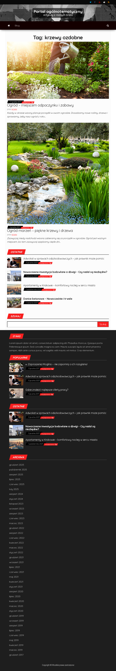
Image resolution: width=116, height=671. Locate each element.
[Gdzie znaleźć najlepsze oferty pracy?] (16, 393)
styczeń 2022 (16, 552)
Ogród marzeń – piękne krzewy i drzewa (40, 230)
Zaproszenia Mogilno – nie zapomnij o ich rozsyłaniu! (57, 364)
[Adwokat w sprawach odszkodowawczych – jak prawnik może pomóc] (14, 262)
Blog (17, 25)
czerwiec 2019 (16, 635)
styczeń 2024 (16, 498)
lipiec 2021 (14, 567)
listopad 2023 (16, 503)
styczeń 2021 (16, 586)
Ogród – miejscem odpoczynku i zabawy (40, 105)
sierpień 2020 (16, 591)
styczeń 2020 (16, 610)
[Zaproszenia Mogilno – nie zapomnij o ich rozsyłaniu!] (16, 367)
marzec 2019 (15, 649)
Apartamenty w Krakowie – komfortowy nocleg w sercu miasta (59, 285)
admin (14, 109)
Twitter (90, 2)
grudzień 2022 (16, 528)
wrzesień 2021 (16, 562)
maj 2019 (14, 640)
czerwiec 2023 (16, 518)
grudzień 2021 (16, 557)
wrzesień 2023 (16, 508)
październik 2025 (18, 469)
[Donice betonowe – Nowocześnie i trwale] (14, 302)
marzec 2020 (16, 606)
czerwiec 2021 (16, 572)
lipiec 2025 (14, 479)
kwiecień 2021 (16, 581)
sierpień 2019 (16, 625)
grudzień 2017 (16, 654)
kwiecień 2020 (16, 601)
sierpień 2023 (16, 513)
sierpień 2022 (16, 533)
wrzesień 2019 (16, 620)
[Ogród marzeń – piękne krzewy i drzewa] (58, 173)
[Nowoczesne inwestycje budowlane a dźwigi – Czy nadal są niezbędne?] (14, 275)
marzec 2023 (16, 523)
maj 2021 (14, 576)
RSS (109, 2)
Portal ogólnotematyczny (58, 11)
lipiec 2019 (14, 630)
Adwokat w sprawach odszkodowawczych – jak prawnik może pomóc (63, 258)
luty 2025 (14, 489)
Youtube (99, 2)
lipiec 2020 (14, 596)
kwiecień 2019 (16, 645)
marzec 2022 (16, 547)
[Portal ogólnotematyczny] (9, 25)
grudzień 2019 (16, 615)
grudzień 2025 (16, 464)
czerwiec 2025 (16, 484)
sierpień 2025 (16, 474)
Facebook (95, 2)
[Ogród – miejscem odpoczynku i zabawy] (58, 70)
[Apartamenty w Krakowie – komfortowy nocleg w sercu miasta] (14, 289)
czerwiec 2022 (16, 537)
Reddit (104, 2)
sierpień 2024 (16, 494)
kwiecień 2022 (16, 542)
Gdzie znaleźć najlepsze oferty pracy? (46, 389)
